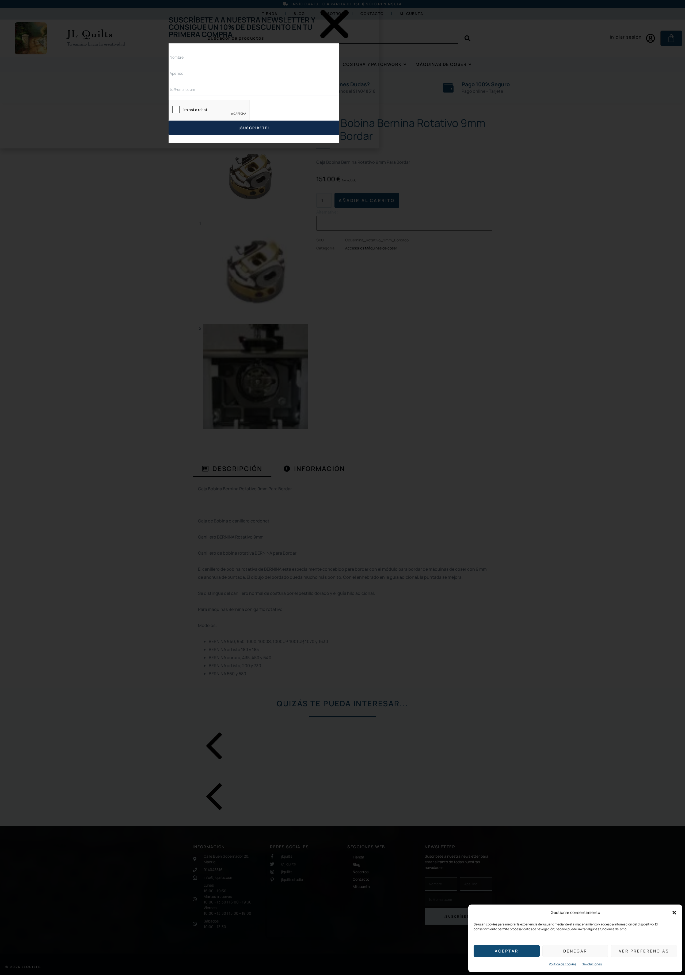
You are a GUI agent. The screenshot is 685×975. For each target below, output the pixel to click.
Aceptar (507, 951)
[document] (342, 487)
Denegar (575, 951)
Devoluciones (592, 964)
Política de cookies (562, 964)
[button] (674, 912)
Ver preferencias (644, 951)
